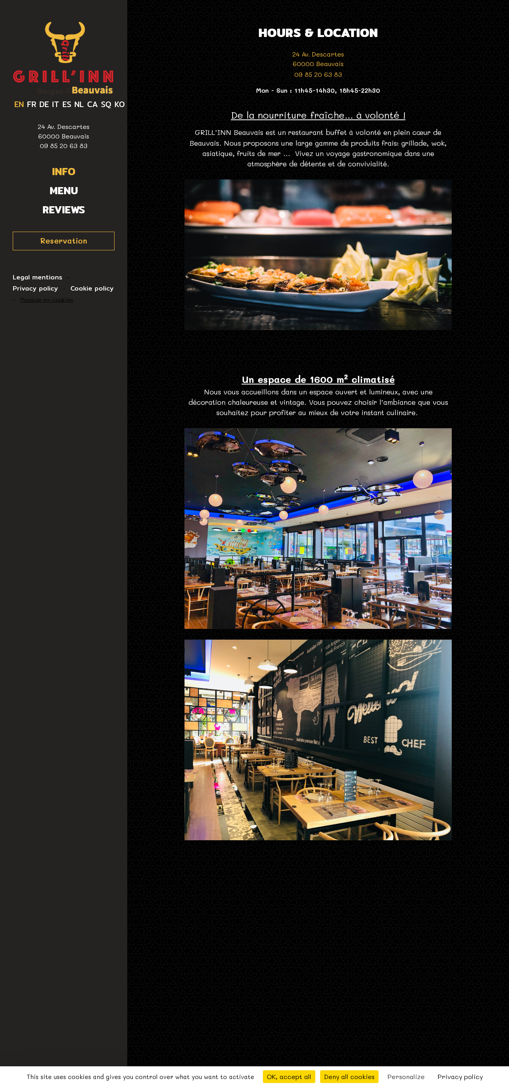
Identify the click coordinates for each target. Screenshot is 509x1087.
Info (64, 172)
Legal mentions (37, 277)
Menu (64, 191)
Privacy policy (35, 288)
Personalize (406, 1076)
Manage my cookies (46, 299)
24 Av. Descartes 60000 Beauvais (63, 131)
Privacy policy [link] (460, 1076)
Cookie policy (92, 288)
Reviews (64, 210)
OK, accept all (289, 1076)
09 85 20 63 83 (63, 145)
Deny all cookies (349, 1076)
